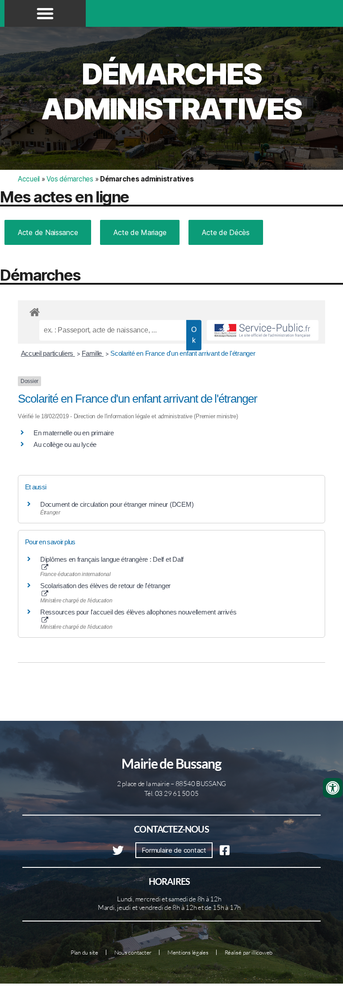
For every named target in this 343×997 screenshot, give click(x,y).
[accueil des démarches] (171, 310)
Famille (93, 353)
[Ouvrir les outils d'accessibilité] (333, 788)
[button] (45, 13)
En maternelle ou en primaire (73, 433)
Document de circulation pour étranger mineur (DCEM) (116, 504)
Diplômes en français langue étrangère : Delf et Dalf (112, 559)
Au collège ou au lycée (64, 444)
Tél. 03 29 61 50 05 (171, 793)
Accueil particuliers (48, 353)
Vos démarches (69, 179)
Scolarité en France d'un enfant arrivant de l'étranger (182, 353)
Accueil (29, 179)
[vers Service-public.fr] (262, 330)
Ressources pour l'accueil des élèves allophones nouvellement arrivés (138, 612)
